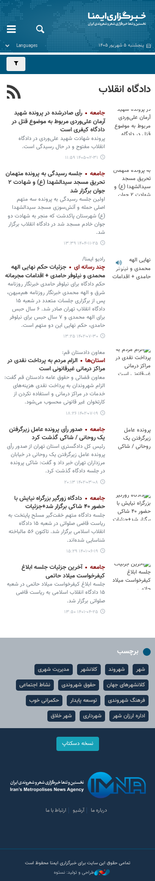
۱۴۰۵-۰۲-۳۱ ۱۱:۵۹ (81, 157)
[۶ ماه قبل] (131, 183)
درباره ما (99, 810)
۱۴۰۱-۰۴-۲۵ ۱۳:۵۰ (81, 612)
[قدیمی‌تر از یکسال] (131, 269)
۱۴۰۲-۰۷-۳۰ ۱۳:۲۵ (80, 336)
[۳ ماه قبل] (131, 122)
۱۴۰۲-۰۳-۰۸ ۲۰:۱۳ (81, 482)
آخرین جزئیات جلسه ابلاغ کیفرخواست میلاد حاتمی (63, 572)
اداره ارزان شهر (129, 716)
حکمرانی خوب (44, 700)
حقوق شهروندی (79, 685)
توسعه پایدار (83, 700)
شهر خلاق (61, 716)
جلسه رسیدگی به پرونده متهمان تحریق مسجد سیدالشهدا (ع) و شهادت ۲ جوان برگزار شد (55, 182)
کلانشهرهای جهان (126, 685)
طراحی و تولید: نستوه (74, 872)
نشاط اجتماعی (34, 685)
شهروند (116, 669)
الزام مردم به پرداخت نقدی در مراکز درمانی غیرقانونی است (56, 365)
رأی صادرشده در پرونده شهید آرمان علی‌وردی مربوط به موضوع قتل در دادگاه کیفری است (58, 122)
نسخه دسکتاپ (77, 743)
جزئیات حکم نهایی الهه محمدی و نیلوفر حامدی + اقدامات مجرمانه (55, 272)
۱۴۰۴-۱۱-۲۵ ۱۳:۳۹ (81, 243)
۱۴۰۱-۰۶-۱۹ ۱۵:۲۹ (82, 551)
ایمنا (103, 19)
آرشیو (78, 810)
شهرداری (92, 716)
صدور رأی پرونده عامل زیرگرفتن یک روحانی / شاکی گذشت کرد (57, 434)
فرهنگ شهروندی (126, 700)
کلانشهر (89, 669)
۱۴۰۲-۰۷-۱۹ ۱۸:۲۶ (82, 413)
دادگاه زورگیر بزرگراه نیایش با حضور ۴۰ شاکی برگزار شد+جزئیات (59, 503)
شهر (140, 669)
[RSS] (14, 93)
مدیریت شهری (53, 669)
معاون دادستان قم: (82, 352)
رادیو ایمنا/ (93, 259)
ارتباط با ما (56, 810)
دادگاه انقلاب (125, 89)
